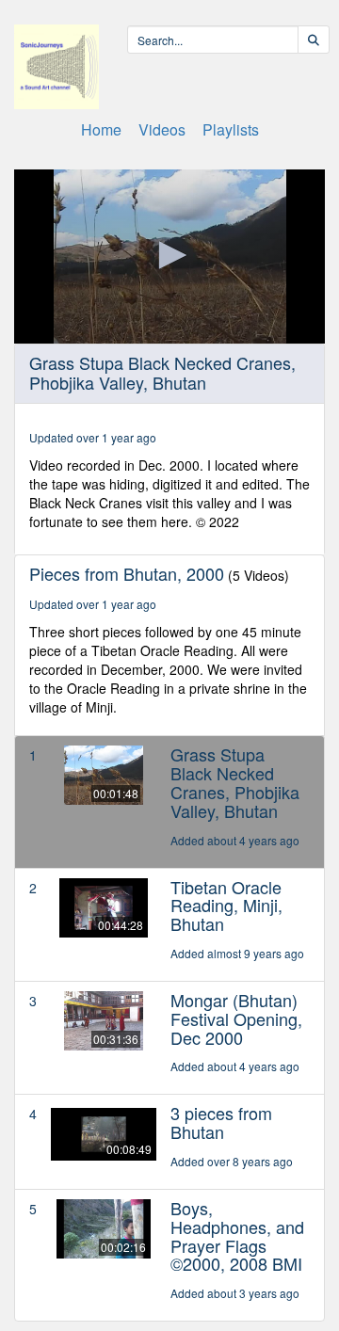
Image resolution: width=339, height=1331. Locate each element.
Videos (162, 129)
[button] (169, 255)
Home (101, 129)
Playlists (230, 129)
